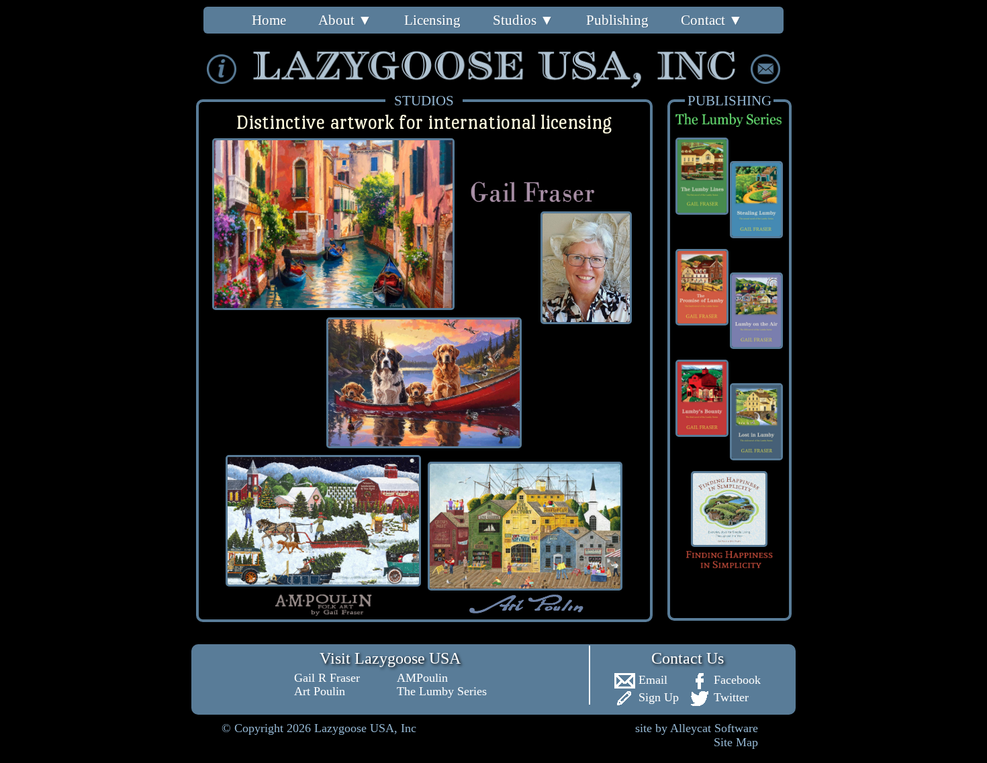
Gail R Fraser (327, 677)
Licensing (432, 20)
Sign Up (657, 697)
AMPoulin (422, 677)
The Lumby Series (442, 691)
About (345, 20)
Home (269, 20)
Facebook (735, 679)
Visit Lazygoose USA (390, 658)
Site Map (736, 742)
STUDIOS (424, 100)
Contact (712, 20)
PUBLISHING (729, 100)
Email (651, 679)
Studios (523, 20)
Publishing (617, 20)
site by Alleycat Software (696, 728)
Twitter (729, 697)
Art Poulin (319, 691)
